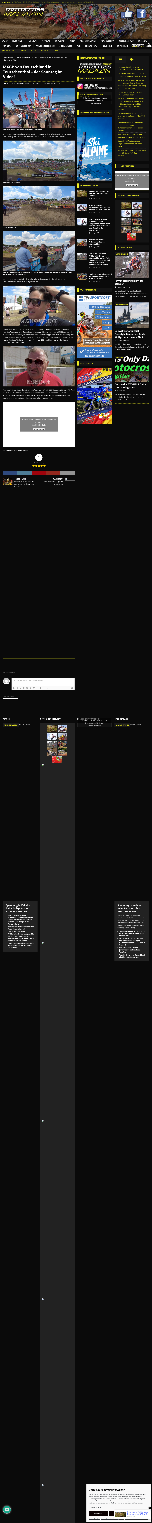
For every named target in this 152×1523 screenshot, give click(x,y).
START (4, 41)
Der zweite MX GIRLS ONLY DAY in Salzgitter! (130, 386)
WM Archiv (44, 51)
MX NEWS (33, 41)
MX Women (60, 41)
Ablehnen (118, 1513)
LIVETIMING (17, 41)
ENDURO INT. (107, 46)
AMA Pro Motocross (45, 46)
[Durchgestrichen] (24, 688)
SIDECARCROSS (65, 46)
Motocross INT (107, 41)
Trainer (55, 51)
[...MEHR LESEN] (140, 296)
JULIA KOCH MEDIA (8, 51)
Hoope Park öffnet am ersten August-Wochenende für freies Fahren (130, 144)
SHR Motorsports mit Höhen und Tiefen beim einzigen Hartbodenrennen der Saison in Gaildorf (132, 941)
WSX (78, 46)
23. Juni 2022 (10, 83)
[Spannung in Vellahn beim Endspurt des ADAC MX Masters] (82, 193)
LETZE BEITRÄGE (121, 719)
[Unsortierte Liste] (30, 688)
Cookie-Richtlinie (94, 1519)
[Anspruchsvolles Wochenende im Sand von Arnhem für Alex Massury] (82, 207)
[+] (47, 688)
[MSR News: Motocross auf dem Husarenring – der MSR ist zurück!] (137, 229)
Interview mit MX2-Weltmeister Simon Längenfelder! (96, 242)
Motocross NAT (126, 41)
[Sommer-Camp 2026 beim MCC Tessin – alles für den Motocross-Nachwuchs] (57, 1480)
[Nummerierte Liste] (27, 688)
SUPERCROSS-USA (23, 46)
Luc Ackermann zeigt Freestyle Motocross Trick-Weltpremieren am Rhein (130, 334)
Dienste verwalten (96, 1507)
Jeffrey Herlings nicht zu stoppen (129, 282)
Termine (33, 51)
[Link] (40, 688)
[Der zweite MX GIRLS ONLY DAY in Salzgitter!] (132, 368)
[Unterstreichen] (20, 688)
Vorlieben (138, 1513)
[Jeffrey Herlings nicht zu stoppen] (132, 265)
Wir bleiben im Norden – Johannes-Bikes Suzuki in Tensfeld (129, 950)
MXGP (72, 41)
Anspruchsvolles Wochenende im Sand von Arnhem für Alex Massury (99, 207)
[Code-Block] (37, 688)
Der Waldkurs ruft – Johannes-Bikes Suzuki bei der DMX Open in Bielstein (132, 153)
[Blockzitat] (34, 688)
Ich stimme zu (39, 429)
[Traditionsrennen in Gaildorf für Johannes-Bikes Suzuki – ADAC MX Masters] (82, 276)
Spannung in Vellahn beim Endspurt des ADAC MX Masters (99, 193)
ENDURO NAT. (91, 46)
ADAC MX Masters (88, 41)
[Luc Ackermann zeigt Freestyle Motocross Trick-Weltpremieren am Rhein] (132, 315)
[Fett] (14, 688)
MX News (47, 83)
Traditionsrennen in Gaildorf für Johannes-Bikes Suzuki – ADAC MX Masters (100, 276)
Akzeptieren (98, 1513)
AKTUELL (6, 719)
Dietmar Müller (23, 83)
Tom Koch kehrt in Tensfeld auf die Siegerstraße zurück (132, 956)
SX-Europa (22, 51)
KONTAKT (136, 46)
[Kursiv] (17, 688)
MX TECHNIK (122, 46)
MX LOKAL (142, 41)
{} (43, 688)
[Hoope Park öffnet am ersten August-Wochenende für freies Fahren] (131, 236)
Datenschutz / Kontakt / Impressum (112, 1519)
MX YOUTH (45, 41)
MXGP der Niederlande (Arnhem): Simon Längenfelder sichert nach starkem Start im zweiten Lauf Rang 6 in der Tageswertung (99, 224)
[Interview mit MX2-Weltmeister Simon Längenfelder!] (82, 242)
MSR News (6, 46)
